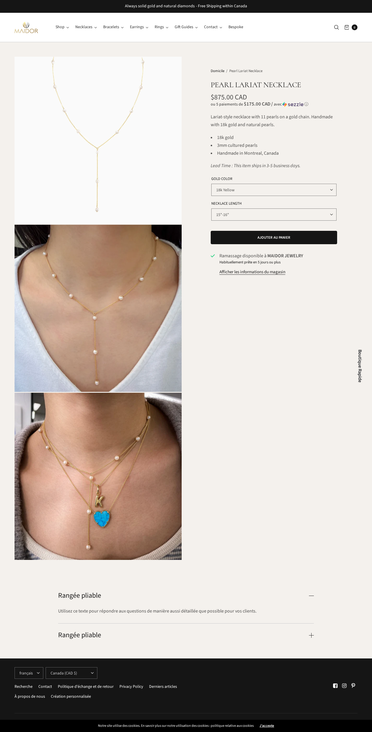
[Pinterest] (353, 686)
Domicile (217, 71)
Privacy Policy (131, 687)
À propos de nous (30, 696)
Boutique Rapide (360, 366)
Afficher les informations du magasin (252, 272)
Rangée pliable (79, 595)
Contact (45, 687)
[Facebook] (335, 686)
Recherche (24, 687)
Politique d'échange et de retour (86, 687)
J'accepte (267, 726)
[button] (274, 104)
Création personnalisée (71, 696)
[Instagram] (344, 686)
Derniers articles (163, 687)
